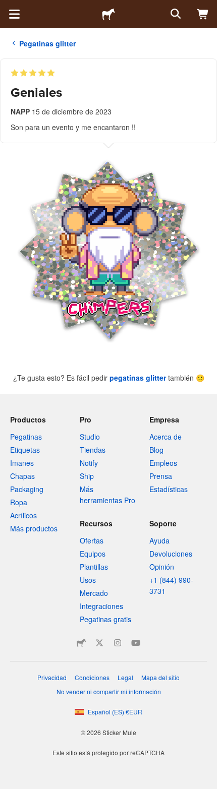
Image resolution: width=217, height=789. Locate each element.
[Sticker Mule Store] (81, 643)
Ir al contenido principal (7, 7)
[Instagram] (118, 643)
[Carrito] (203, 14)
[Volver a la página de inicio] (108, 14)
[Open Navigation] (14, 14)
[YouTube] (136, 643)
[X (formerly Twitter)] (99, 643)
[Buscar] (174, 14)
